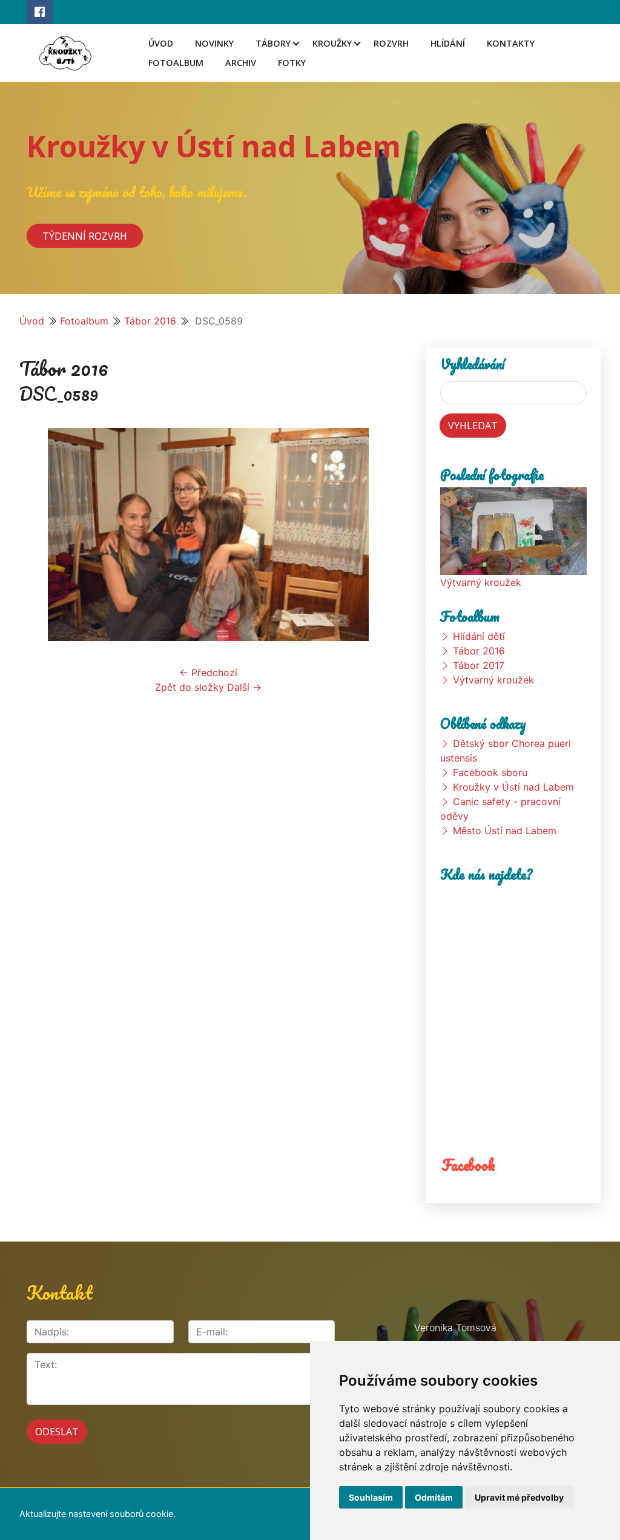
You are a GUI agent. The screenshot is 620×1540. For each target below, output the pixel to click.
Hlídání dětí (479, 636)
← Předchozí (208, 672)
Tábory (273, 43)
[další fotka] (377, 534)
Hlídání (447, 43)
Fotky (292, 62)
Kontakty (511, 43)
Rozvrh (391, 43)
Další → (244, 687)
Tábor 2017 (478, 665)
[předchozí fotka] (39, 534)
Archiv (240, 62)
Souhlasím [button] (371, 1497)
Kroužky (332, 43)
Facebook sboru (490, 772)
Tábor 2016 (150, 321)
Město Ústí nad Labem (504, 830)
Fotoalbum (175, 62)
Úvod (160, 43)
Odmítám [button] (434, 1497)
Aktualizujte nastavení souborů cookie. (97, 1514)
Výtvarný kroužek (480, 582)
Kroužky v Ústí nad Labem (214, 146)
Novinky (214, 43)
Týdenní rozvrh (84, 235)
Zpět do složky (189, 687)
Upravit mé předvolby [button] (519, 1497)
